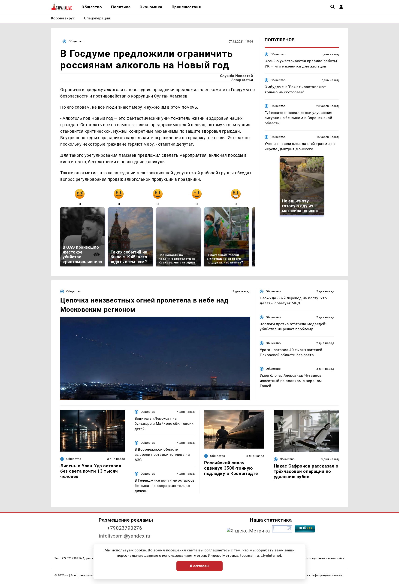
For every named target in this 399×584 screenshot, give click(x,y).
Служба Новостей (236, 75)
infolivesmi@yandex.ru (125, 536)
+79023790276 (124, 528)
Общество (76, 41)
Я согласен (199, 566)
